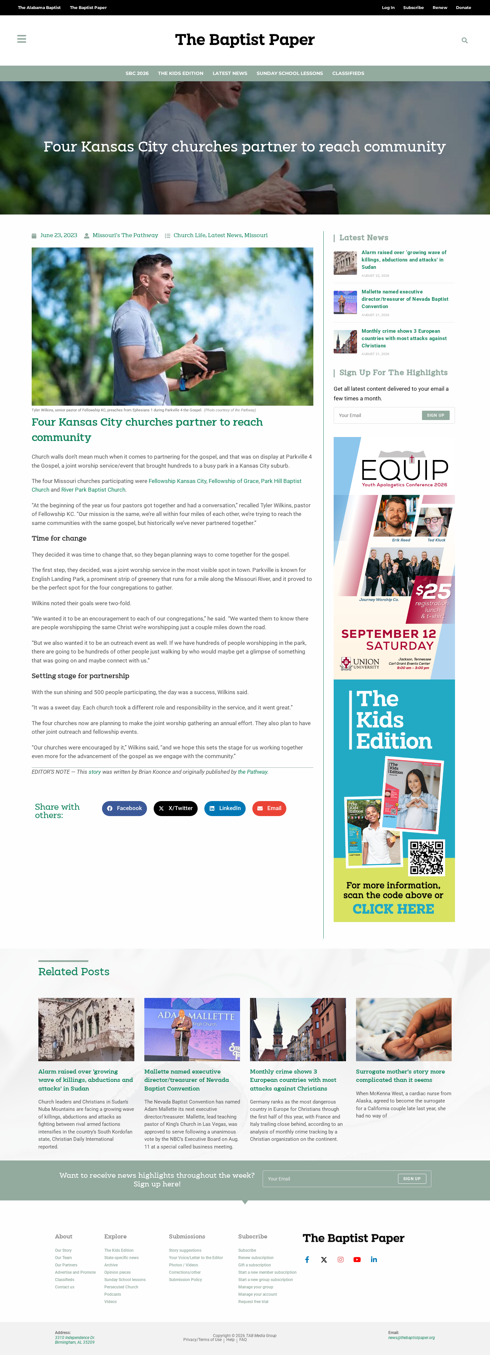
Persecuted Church (121, 1287)
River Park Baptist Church (93, 490)
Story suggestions (185, 1250)
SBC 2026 (137, 73)
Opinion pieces (117, 1272)
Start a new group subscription (265, 1279)
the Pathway (252, 772)
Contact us (64, 1287)
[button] (464, 40)
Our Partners (66, 1265)
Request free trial (253, 1301)
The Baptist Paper (88, 7)
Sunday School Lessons (290, 73)
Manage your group (255, 1287)
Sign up (436, 415)
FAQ (243, 1340)
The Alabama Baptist (39, 7)
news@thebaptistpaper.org (411, 1337)
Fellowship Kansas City (177, 481)
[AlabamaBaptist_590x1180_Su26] (394, 558)
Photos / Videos (183, 1265)
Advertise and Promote (75, 1272)
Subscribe (247, 1250)
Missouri (256, 235)
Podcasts (112, 1294)
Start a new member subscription (267, 1272)
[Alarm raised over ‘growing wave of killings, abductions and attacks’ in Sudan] (345, 263)
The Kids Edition (180, 73)
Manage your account (257, 1294)
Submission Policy (185, 1279)
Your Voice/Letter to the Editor (196, 1257)
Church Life (189, 235)
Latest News (230, 73)
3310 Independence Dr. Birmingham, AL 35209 (75, 1340)
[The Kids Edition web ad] (394, 800)
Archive (111, 1265)
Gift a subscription (254, 1265)
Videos (110, 1301)
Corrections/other (185, 1272)
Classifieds (348, 73)
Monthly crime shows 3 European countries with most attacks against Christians (404, 338)
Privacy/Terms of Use (202, 1340)
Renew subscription (256, 1257)
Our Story (63, 1250)
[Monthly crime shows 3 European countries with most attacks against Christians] (345, 341)
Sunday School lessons (125, 1279)
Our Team (63, 1257)
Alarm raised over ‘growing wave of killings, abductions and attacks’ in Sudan (404, 259)
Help (230, 1340)
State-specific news (121, 1257)
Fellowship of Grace (234, 481)
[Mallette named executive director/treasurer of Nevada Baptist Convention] (345, 302)
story (95, 772)
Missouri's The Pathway (125, 235)
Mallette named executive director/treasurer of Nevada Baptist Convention (405, 299)
